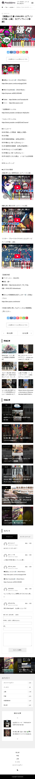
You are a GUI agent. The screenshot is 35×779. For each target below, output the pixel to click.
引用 (30, 543)
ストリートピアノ (7, 446)
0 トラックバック (25, 536)
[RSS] (17, 770)
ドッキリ (17, 762)
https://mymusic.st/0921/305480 (13, 582)
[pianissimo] (8, 3)
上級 (4, 27)
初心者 (6, 466)
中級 (6, 405)
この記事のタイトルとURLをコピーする (17, 59)
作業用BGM (6, 425)
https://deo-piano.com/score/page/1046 (15, 574)
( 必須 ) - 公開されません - (11, 620)
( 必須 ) (11, 614)
